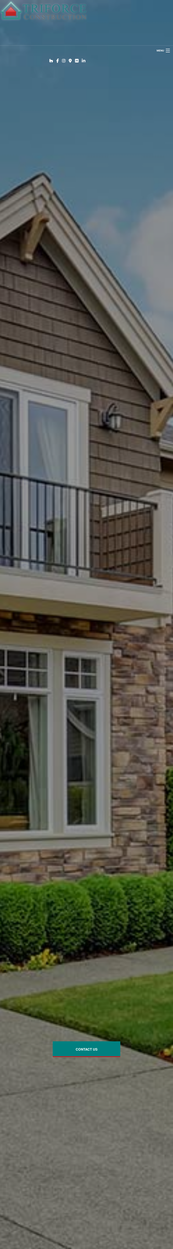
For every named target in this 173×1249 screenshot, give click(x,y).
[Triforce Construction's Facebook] (57, 61)
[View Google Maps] (70, 61)
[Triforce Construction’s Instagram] (64, 61)
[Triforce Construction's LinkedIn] (83, 61)
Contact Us (87, 1049)
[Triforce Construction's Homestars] (77, 61)
